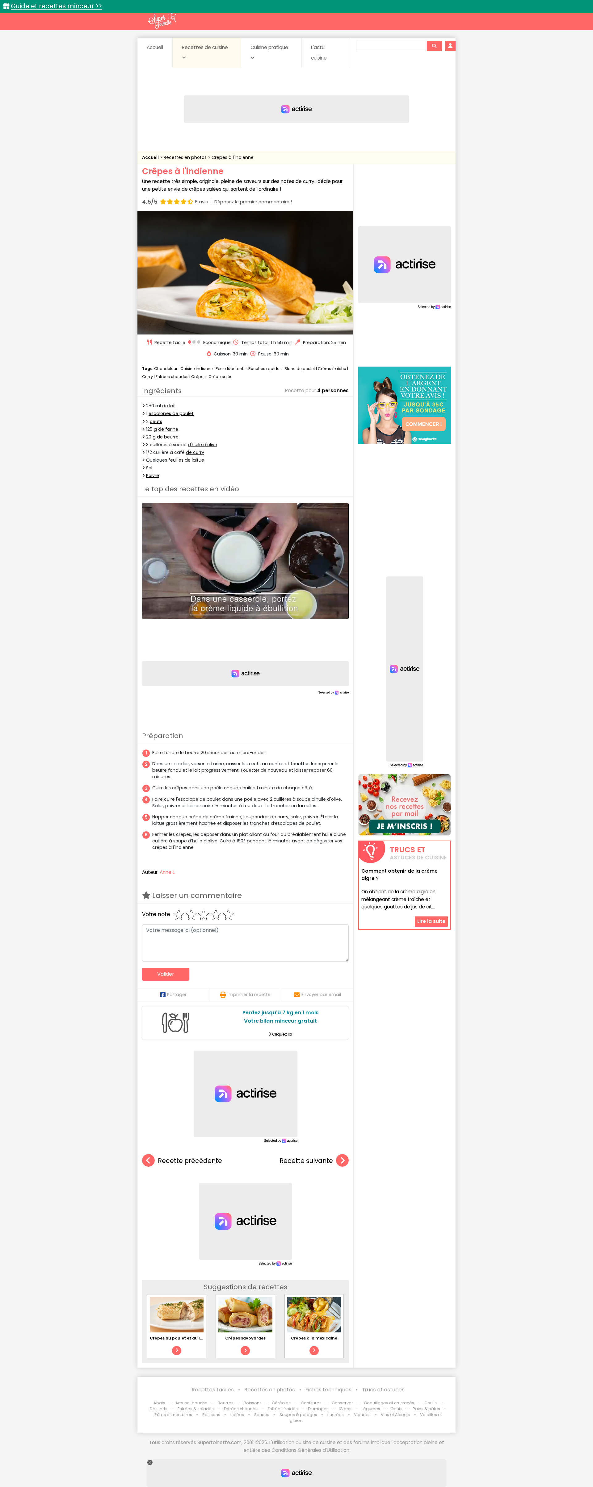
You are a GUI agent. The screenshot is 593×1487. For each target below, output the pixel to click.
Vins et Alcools (395, 1414)
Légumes (371, 1408)
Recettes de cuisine (205, 47)
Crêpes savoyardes (245, 1338)
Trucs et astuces (383, 1389)
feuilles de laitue (186, 460)
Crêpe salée (220, 376)
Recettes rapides (265, 368)
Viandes (362, 1414)
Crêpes (198, 376)
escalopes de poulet (171, 413)
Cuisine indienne (196, 368)
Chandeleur (166, 368)
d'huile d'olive (202, 445)
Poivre (152, 475)
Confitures (311, 1403)
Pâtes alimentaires (173, 1414)
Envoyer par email (321, 994)
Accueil (155, 47)
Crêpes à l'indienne (233, 157)
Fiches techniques (328, 1389)
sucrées (335, 1414)
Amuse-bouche (191, 1403)
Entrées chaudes (172, 376)
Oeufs (396, 1408)
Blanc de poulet (299, 368)
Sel (149, 468)
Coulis (430, 1403)
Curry (147, 376)
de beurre (168, 437)
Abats (159, 1403)
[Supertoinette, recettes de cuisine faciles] (162, 20)
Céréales (281, 1403)
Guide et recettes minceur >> (56, 6)
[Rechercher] (434, 46)
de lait (169, 406)
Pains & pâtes (426, 1408)
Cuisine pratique (269, 47)
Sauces (261, 1414)
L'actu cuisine (319, 52)
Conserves (343, 1403)
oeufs (156, 421)
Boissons (253, 1403)
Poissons (211, 1414)
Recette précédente (190, 1160)
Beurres (225, 1403)
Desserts (158, 1408)
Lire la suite (431, 921)
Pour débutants (231, 368)
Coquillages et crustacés (389, 1403)
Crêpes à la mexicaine (314, 1338)
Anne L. (167, 872)
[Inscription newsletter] (404, 805)
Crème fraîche (332, 368)
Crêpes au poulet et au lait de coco (186, 1338)
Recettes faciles (213, 1389)
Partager (177, 994)
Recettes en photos (186, 157)
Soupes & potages (298, 1414)
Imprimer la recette (249, 994)
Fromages (318, 1408)
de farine (168, 429)
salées (237, 1414)
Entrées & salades (196, 1408)
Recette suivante (306, 1160)
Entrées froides (283, 1408)
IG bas (345, 1408)
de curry (195, 452)
